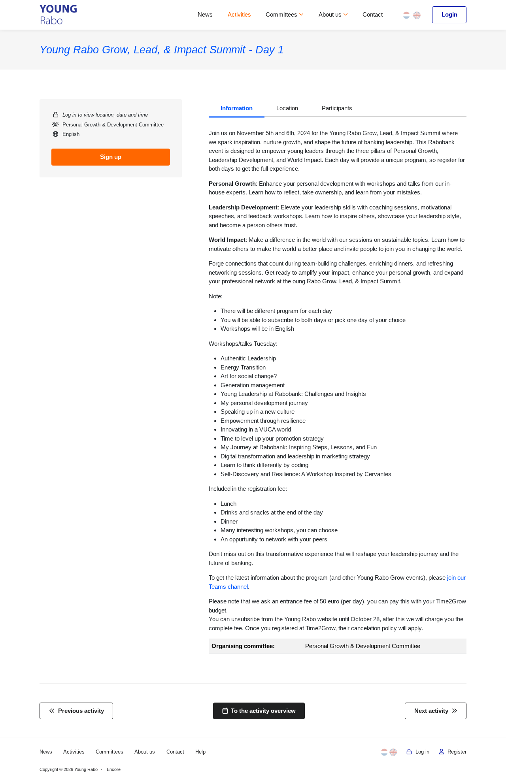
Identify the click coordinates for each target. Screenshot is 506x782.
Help (200, 752)
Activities (239, 14)
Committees (282, 14)
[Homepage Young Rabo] (58, 15)
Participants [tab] (337, 108)
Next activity (432, 710)
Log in (420, 752)
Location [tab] (287, 108)
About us (331, 14)
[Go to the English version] (417, 14)
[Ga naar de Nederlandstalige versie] (406, 14)
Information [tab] (237, 108)
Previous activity (79, 710)
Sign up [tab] (110, 156)
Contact (373, 14)
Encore (114, 769)
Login (449, 14)
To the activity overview (262, 710)
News (205, 14)
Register (455, 752)
